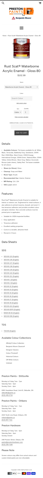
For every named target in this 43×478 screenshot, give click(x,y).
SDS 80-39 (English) (11, 303)
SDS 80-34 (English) (11, 293)
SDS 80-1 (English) (10, 280)
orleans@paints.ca (8, 417)
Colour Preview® (12, 353)
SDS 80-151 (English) (11, 276)
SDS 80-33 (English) (11, 289)
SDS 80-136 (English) (11, 260)
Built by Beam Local (26, 469)
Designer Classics (12, 350)
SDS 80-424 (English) (11, 306)
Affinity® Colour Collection (15, 343)
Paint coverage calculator (21, 117)
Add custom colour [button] (22, 103)
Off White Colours (12, 360)
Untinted (9, 363)
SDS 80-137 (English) (11, 263)
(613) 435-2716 (7, 395)
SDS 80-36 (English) (11, 296)
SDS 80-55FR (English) (12, 309)
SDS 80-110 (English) (11, 256)
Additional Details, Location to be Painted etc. (21, 123)
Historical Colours (12, 356)
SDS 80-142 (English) (11, 273)
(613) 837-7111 (7, 420)
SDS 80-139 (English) (11, 270)
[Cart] (40, 3)
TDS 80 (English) (10, 331)
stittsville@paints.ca (8, 393)
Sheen (21, 82)
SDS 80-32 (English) (11, 286)
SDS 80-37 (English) (11, 299)
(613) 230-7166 (7, 444)
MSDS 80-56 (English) (11, 313)
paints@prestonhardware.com (12, 442)
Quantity (26, 108)
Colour (21, 93)
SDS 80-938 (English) (11, 316)
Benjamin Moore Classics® (15, 346)
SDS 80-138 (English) (11, 266)
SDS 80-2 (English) (10, 283)
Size (18, 108)
